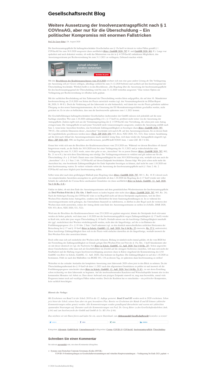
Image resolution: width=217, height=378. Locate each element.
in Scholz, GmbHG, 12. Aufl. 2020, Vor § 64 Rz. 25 (109, 228)
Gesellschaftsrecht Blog (76, 13)
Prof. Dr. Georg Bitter (57, 41)
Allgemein (62, 329)
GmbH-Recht (72, 329)
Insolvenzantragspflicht (143, 329)
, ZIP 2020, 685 (58, 139)
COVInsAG (128, 329)
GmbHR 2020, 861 (143, 51)
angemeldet (62, 344)
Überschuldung (159, 329)
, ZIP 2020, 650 (101, 133)
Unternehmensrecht (87, 329)
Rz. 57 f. (150, 228)
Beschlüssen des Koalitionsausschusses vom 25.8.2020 (81, 80)
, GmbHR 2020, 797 (115, 51)
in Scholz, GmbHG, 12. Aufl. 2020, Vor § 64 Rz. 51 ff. (113, 269)
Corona (109, 329)
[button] (63, 322)
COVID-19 (117, 329)
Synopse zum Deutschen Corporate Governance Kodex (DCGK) (75, 350)
